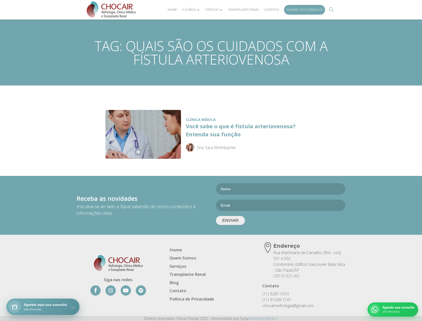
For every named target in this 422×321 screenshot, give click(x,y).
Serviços (177, 266)
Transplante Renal (243, 9)
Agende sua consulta (304, 9)
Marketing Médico (264, 318)
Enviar (230, 220)
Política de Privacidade (191, 299)
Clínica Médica (201, 119)
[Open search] (331, 9)
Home (172, 9)
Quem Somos (182, 258)
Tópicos (212, 9)
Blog (174, 282)
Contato (271, 9)
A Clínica (189, 9)
